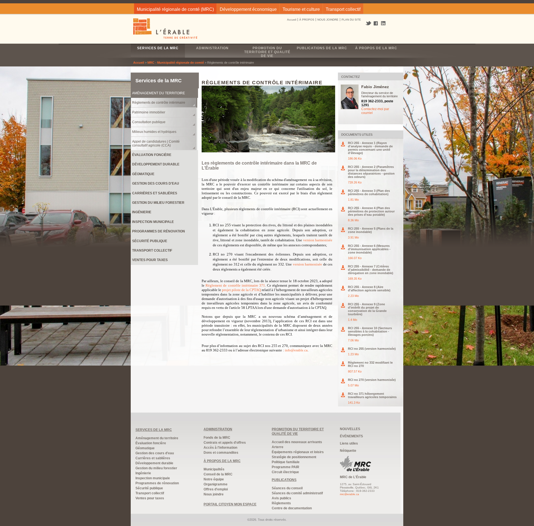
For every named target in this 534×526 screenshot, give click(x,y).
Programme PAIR (285, 467)
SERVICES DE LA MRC (153, 430)
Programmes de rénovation (158, 231)
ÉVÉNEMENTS (351, 436)
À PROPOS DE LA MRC (222, 461)
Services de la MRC (158, 48)
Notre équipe (214, 479)
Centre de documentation (292, 508)
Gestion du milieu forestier (158, 203)
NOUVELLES (350, 429)
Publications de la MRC (322, 48)
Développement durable (155, 164)
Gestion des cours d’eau (155, 183)
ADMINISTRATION (218, 429)
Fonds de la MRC (217, 438)
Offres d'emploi (216, 489)
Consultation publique (148, 122)
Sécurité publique (149, 241)
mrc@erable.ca (349, 494)
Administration (212, 48)
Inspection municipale (153, 222)
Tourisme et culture (301, 9)
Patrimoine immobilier (148, 112)
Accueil (291, 19)
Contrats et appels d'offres (225, 443)
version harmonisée (317, 240)
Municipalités (214, 469)
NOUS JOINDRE (327, 19)
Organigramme (216, 484)
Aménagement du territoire (158, 93)
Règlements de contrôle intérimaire (158, 103)
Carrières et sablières (154, 193)
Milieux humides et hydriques (154, 132)
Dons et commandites (221, 453)
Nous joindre (214, 494)
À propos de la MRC (376, 48)
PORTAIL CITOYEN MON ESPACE (230, 504)
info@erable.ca (296, 350)
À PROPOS (306, 19)
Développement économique (248, 9)
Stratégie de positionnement (294, 457)
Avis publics (281, 498)
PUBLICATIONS (284, 480)
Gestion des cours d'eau (154, 453)
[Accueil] (166, 29)
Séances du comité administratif (297, 493)
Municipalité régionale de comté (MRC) (175, 9)
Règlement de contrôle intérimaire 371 (235, 285)
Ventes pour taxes (150, 260)
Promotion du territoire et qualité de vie (267, 52)
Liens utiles (349, 443)
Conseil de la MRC (218, 474)
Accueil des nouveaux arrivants (297, 442)
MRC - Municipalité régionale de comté (175, 62)
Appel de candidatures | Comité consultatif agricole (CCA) (156, 143)
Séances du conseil (287, 488)
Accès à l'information (220, 448)
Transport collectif (343, 9)
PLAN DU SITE (351, 19)
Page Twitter (369, 23)
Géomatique (143, 174)
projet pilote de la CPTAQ (241, 290)
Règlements (281, 503)
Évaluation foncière (151, 155)
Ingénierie (141, 212)
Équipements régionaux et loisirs (298, 452)
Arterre (277, 447)
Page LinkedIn (385, 23)
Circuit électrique (285, 472)
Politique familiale (286, 462)
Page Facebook (376, 23)
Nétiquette (348, 451)
